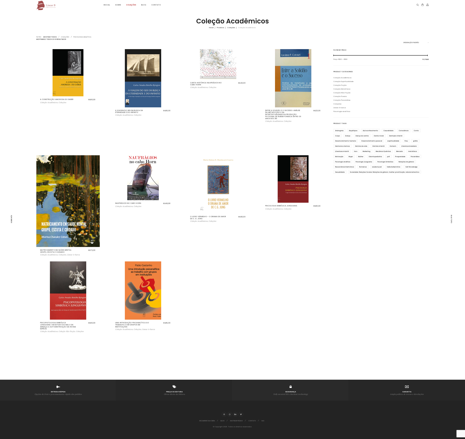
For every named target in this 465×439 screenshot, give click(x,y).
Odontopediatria (375, 157)
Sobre (118, 5)
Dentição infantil (395, 136)
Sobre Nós (11, 219)
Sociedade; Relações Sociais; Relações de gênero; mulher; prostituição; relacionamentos (384, 172)
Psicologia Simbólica (385, 162)
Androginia (339, 131)
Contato (156, 5)
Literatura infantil (342, 151)
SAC (262, 421)
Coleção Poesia (340, 96)
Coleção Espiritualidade (343, 81)
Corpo (337, 136)
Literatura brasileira (409, 146)
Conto (416, 131)
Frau (406, 141)
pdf (388, 157)
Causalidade (388, 131)
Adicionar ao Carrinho (49, 102)
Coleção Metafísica (341, 89)
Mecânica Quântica (383, 151)
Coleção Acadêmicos (124, 115)
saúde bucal (377, 167)
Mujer (351, 157)
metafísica (412, 151)
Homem (393, 146)
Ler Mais (119, 115)
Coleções (131, 5)
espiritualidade (393, 141)
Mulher (360, 157)
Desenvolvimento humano (345, 141)
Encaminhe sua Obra (207, 421)
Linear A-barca (73, 255)
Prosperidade (400, 157)
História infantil (378, 146)
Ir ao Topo (451, 219)
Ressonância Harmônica (344, 167)
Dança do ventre (362, 136)
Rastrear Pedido (236, 421)
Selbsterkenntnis (393, 167)
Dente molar (379, 136)
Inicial (107, 5)
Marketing (366, 151)
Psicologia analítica (82, 37)
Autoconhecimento (370, 131)
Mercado (399, 151)
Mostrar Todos (50, 37)
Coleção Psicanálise (341, 100)
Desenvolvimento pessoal (371, 141)
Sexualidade (340, 172)
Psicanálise (415, 157)
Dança (347, 136)
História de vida (361, 146)
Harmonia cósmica (342, 146)
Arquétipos (353, 131)
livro (355, 151)
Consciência (403, 131)
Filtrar (425, 59)
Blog (143, 5)
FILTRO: (39, 37)
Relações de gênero (406, 162)
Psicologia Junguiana (364, 162)
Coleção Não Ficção (66, 331)
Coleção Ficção (340, 85)
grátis (415, 141)
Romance (363, 167)
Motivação (339, 157)
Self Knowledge (411, 167)
